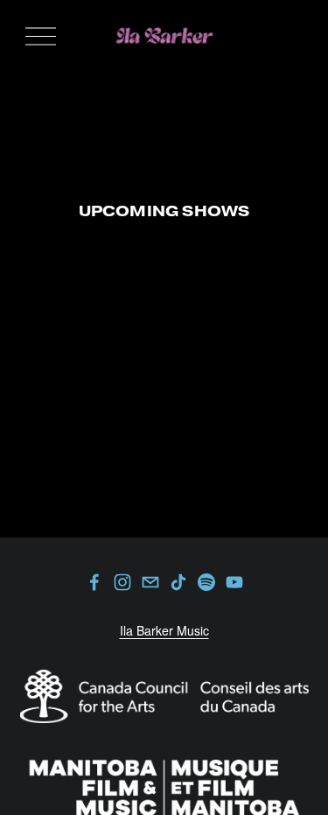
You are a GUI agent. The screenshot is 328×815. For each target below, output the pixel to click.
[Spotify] (206, 582)
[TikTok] (178, 582)
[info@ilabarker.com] (150, 582)
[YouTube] (234, 582)
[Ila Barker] (122, 582)
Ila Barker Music (164, 630)
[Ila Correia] (94, 582)
